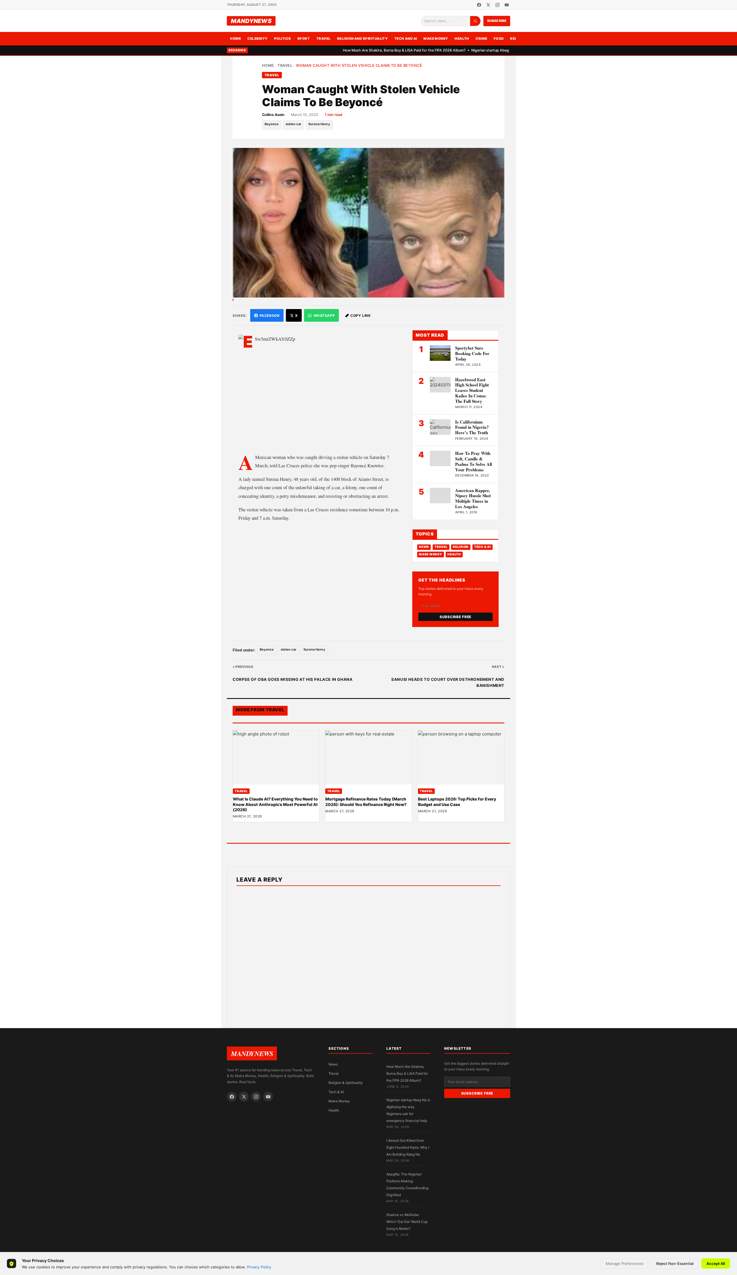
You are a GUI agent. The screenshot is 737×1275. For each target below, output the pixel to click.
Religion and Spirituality (362, 39)
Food (499, 39)
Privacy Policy (259, 1267)
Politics (282, 39)
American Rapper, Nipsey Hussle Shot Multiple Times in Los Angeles (473, 498)
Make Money (435, 39)
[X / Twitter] (488, 4)
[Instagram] (497, 4)
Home (235, 39)
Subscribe (497, 21)
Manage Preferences (624, 1263)
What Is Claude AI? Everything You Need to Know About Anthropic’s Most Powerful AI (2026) (275, 804)
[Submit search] (475, 21)
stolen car (293, 124)
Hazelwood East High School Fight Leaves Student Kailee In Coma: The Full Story (472, 390)
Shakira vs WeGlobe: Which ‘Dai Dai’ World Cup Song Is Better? (407, 1222)
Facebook (270, 315)
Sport (303, 39)
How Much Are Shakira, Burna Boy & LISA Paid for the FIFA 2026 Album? (375, 50)
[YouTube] (506, 4)
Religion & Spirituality (345, 1082)
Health (462, 39)
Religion (461, 547)
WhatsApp (324, 315)
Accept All (715, 1263)
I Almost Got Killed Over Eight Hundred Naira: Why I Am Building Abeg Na (407, 1147)
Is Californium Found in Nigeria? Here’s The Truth (472, 427)
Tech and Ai (405, 39)
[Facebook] (479, 4)
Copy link (360, 315)
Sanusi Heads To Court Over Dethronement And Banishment (447, 682)
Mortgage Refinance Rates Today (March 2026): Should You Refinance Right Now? (366, 801)
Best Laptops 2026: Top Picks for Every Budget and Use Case (457, 801)
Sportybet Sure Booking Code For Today (472, 353)
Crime (481, 39)
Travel (323, 39)
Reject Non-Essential (675, 1263)
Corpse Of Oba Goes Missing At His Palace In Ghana (292, 679)
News (424, 547)
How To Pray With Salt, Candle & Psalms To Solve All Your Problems (473, 461)
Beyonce (272, 124)
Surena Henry (319, 124)
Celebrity (257, 39)
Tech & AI (482, 547)
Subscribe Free (455, 617)
